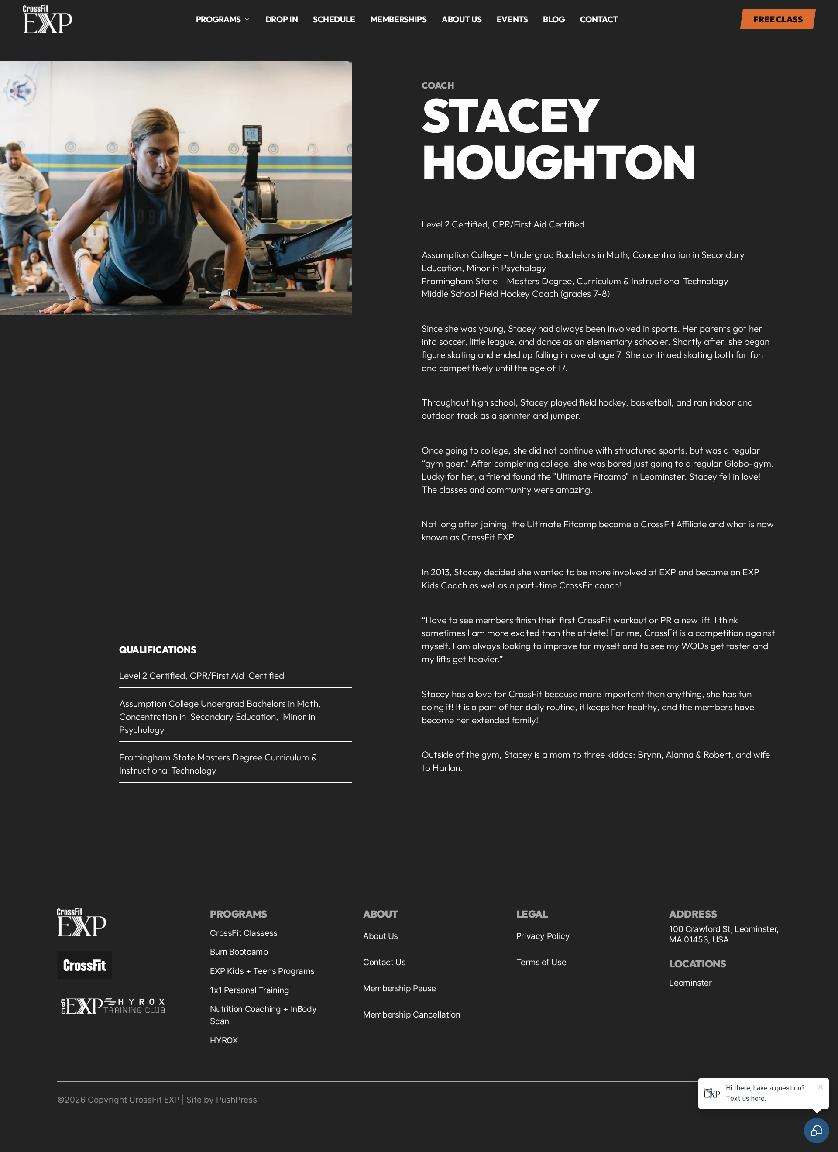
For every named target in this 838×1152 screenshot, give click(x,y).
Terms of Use (541, 962)
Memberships (399, 19)
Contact (599, 19)
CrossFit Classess (244, 933)
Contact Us (384, 962)
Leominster (690, 983)
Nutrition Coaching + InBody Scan (263, 1015)
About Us (380, 936)
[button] (223, 19)
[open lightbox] (176, 188)
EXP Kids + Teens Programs (262, 971)
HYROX (223, 1040)
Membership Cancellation (411, 1015)
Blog (554, 19)
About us (461, 19)
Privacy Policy (543, 936)
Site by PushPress (221, 1100)
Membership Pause (399, 988)
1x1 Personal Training (249, 990)
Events (512, 19)
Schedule (334, 19)
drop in (281, 19)
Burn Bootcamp (239, 952)
